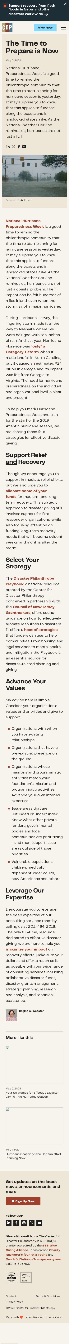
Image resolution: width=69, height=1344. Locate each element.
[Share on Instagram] (24, 1223)
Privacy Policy (14, 1301)
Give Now (45, 27)
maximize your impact (26, 949)
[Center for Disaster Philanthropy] (7, 27)
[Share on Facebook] (18, 146)
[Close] (65, 4)
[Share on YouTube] (39, 1223)
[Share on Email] (24, 146)
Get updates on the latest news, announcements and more (33, 1187)
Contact (11, 1296)
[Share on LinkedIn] (9, 1223)
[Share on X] (31, 1223)
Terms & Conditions (48, 1296)
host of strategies (41, 630)
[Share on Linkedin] (8, 146)
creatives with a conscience (45, 1317)
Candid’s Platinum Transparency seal (33, 1259)
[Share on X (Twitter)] (13, 146)
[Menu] (63, 27)
